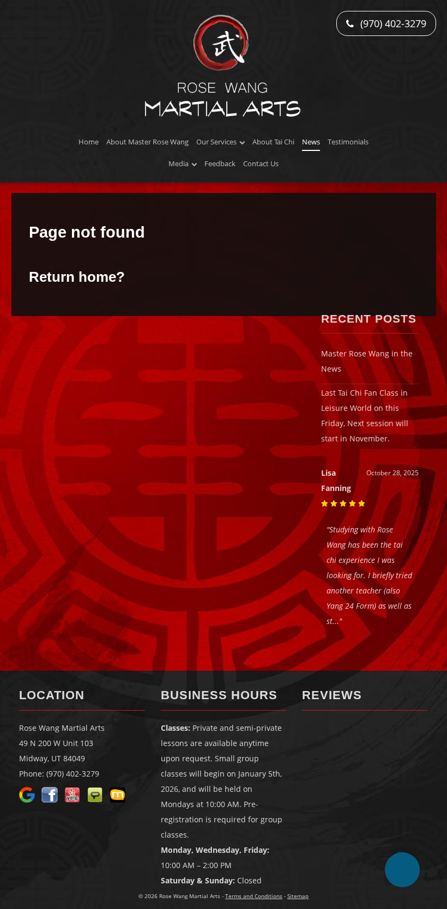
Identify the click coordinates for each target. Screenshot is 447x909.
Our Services (216, 142)
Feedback (219, 163)
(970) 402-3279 (392, 23)
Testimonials (348, 142)
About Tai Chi (273, 142)
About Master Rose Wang (147, 142)
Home (88, 142)
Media (178, 163)
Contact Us (261, 163)
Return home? (77, 276)
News (311, 142)
